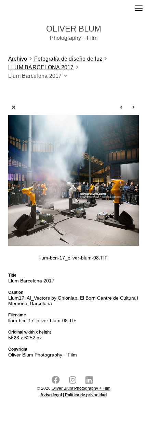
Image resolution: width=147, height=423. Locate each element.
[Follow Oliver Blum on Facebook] (57, 381)
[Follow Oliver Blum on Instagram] (74, 381)
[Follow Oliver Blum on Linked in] (90, 381)
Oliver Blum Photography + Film (81, 388)
